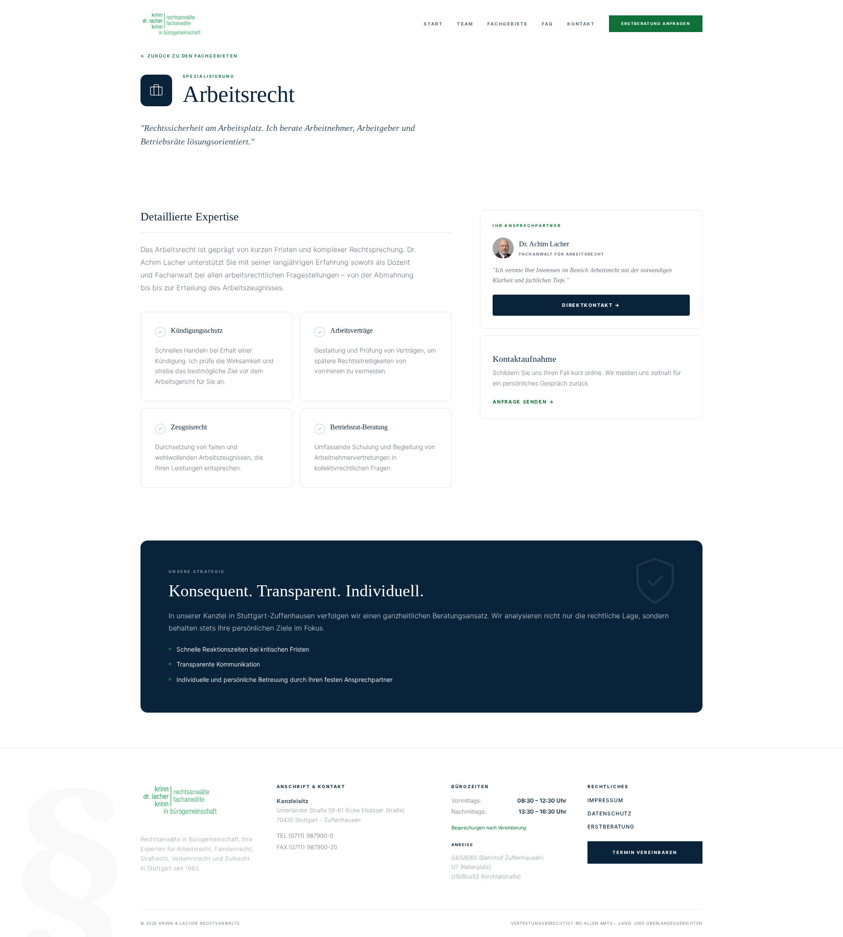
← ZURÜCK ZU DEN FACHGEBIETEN (188, 55)
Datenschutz (609, 813)
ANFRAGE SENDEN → (523, 402)
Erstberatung (611, 826)
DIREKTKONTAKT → (591, 305)
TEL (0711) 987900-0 (305, 835)
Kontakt (581, 23)
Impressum (605, 800)
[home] (171, 24)
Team (465, 23)
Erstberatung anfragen (655, 23)
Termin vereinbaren (644, 852)
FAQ (547, 23)
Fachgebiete (507, 23)
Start (433, 23)
